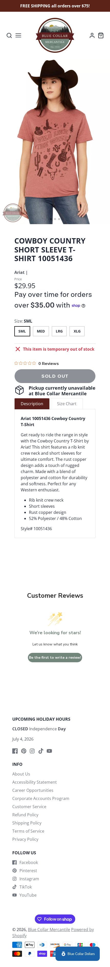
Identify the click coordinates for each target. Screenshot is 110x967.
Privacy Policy (25, 839)
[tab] (32, 403)
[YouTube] (49, 751)
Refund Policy (25, 815)
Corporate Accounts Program (40, 798)
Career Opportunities (32, 790)
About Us (21, 774)
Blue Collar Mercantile (49, 929)
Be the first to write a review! (55, 657)
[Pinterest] (24, 751)
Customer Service (29, 806)
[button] (51, 219)
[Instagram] (32, 751)
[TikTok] (41, 751)
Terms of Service (28, 831)
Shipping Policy (26, 823)
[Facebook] (15, 751)
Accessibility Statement (34, 782)
